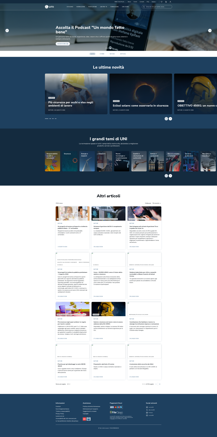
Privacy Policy (60, 414)
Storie (102, 54)
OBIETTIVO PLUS (119, 2)
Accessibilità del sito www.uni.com (66, 418)
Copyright (85, 414)
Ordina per (148, 203)
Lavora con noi (60, 416)
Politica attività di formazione (91, 406)
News (129, 2)
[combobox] (154, 2)
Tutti (92, 54)
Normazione (81, 7)
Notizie (112, 54)
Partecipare (92, 7)
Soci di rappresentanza (62, 409)
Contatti (142, 2)
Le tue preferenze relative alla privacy (67, 421)
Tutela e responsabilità (63, 411)
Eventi (135, 2)
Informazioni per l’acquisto (90, 409)
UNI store (125, 7)
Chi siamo (70, 7)
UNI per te (103, 7)
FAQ (148, 2)
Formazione (115, 7)
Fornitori (58, 406)
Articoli (123, 54)
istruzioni (113, 418)
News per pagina (61, 384)
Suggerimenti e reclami (89, 411)
